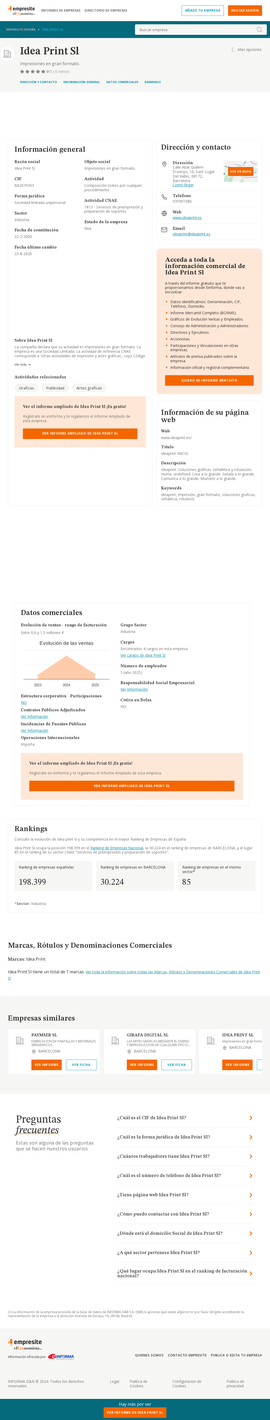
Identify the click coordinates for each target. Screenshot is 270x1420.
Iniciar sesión (245, 10)
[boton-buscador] (259, 29)
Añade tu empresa (202, 10)
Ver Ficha (81, 1064)
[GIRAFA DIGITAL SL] (115, 1040)
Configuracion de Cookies (186, 1383)
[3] (33, 71)
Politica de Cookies (138, 1383)
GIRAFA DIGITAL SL (147, 1035)
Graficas (26, 387)
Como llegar (183, 185)
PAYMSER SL (44, 1035)
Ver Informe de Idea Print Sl (135, 1412)
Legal (114, 1381)
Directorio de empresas (106, 10)
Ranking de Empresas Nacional (116, 847)
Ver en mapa (240, 171)
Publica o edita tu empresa (236, 1355)
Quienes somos (149, 1355)
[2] (28, 71)
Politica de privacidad (235, 1383)
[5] (43, 71)
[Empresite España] (23, 10)
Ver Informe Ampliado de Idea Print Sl (80, 433)
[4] (38, 71)
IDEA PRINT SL (238, 1035)
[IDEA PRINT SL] (210, 1040)
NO (24, 703)
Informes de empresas (60, 10)
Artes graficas (89, 387)
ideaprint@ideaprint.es (191, 234)
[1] (22, 71)
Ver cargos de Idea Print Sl (142, 655)
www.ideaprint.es (187, 218)
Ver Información (34, 716)
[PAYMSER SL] (19, 1040)
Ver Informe (47, 1064)
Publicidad (55, 387)
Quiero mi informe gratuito (209, 380)
